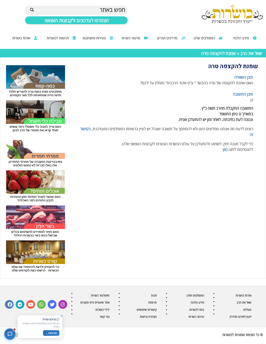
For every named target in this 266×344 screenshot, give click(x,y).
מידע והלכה (197, 302)
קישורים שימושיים (147, 309)
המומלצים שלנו (205, 38)
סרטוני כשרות (131, 38)
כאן (225, 149)
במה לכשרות (196, 309)
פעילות (247, 309)
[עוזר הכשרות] (10, 334)
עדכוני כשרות (196, 316)
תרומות (152, 302)
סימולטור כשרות (100, 295)
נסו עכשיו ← (51, 333)
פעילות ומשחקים (95, 38)
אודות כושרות (21, 38)
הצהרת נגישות (148, 316)
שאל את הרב (251, 53)
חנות (154, 295)
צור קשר (104, 316)
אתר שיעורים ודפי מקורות (94, 302)
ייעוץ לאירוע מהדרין (240, 316)
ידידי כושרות (102, 309)
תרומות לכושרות (58, 38)
